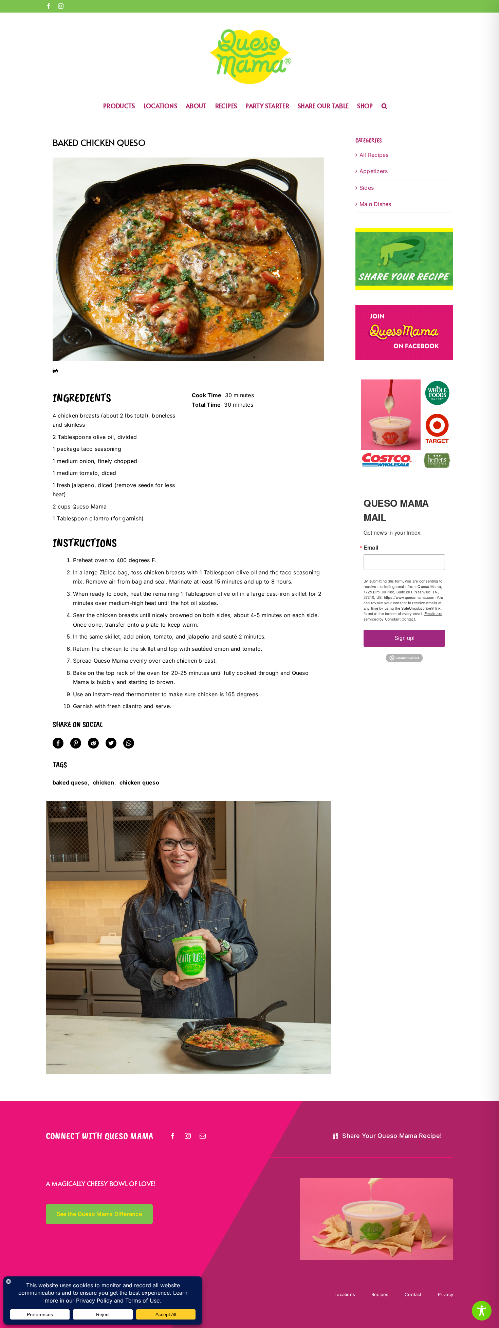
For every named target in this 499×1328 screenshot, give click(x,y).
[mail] (203, 1136)
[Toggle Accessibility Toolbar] (481, 1310)
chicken (103, 782)
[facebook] (173, 1136)
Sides (366, 187)
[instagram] (188, 1136)
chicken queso (139, 782)
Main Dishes (375, 204)
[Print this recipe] (55, 372)
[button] (384, 105)
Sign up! (404, 638)
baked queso (70, 782)
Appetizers (373, 171)
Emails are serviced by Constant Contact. (403, 616)
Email (371, 547)
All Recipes (374, 154)
